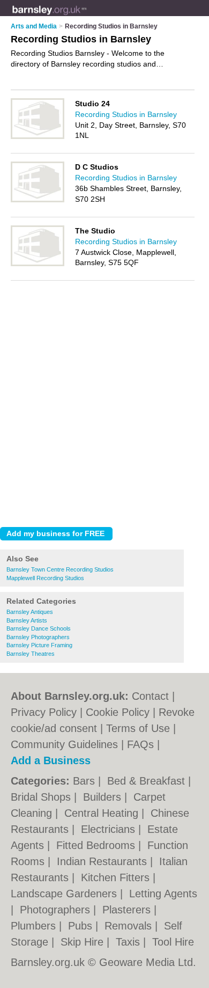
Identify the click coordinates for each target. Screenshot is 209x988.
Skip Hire (84, 942)
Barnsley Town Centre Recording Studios (60, 569)
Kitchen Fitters (117, 877)
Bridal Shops (42, 797)
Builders (103, 797)
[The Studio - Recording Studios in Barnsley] (37, 264)
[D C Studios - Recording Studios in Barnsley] (37, 200)
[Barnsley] (87, 17)
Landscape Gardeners (65, 893)
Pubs (81, 926)
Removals (129, 926)
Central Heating (102, 813)
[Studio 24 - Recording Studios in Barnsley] (37, 137)
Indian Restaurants (103, 861)
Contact (150, 696)
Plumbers (35, 926)
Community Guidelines (64, 744)
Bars (85, 781)
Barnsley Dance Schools (38, 628)
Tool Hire (173, 942)
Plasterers (128, 910)
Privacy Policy (44, 712)
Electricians (109, 829)
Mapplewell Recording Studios (45, 578)
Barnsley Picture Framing (39, 645)
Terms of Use (138, 728)
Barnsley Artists (26, 620)
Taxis (129, 942)
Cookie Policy (118, 712)
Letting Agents (163, 893)
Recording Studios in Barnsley (126, 114)
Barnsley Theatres (30, 653)
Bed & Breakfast (147, 781)
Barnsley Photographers (38, 637)
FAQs (140, 744)
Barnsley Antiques (29, 612)
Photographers (56, 910)
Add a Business (51, 760)
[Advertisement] (104, 409)
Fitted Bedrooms (97, 845)
